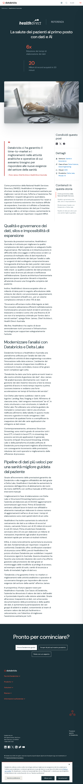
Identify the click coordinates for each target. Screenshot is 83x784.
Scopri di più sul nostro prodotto (53, 647)
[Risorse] (11, 693)
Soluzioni (7, 687)
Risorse (7, 693)
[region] (37, 772)
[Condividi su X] (60, 144)
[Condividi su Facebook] (64, 144)
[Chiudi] (69, 764)
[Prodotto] (12, 682)
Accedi (72, 3)
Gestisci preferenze (13, 778)
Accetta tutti (63, 778)
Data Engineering (65, 167)
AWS (66, 170)
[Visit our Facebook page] (9, 747)
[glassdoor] (20, 747)
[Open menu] (80, 3)
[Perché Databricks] (19, 676)
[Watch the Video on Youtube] (23, 747)
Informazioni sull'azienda (13, 699)
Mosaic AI (62, 176)
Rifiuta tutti (48, 778)
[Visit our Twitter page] (12, 747)
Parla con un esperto (41, 654)
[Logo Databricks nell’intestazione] (10, 3)
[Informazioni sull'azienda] (24, 699)
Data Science (73, 164)
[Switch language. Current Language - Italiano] (61, 3)
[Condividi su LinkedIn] (57, 144)
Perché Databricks (11, 676)
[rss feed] (16, 747)
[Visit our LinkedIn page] (5, 747)
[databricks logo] (10, 671)
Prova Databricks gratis (26, 647)
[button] (66, 3)
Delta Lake (71, 173)
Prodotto (7, 682)
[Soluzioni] (12, 687)
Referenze (4, 8)
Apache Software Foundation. (15, 758)
